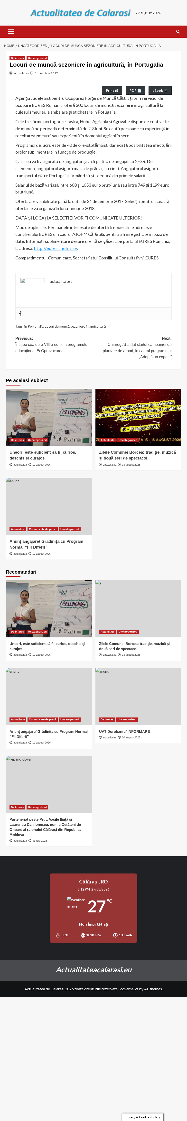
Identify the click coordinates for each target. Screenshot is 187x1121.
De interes (17, 58)
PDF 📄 (135, 90)
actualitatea (21, 73)
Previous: (51, 344)
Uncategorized (37, 58)
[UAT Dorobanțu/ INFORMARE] (138, 696)
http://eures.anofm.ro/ (55, 248)
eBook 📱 (160, 90)
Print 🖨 (112, 90)
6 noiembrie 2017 (46, 73)
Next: (137, 347)
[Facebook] (20, 313)
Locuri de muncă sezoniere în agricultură (75, 326)
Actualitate (107, 440)
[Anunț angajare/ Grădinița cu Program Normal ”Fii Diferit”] (49, 506)
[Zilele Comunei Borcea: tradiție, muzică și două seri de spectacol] (138, 417)
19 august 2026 (41, 464)
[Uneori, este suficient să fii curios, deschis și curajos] (49, 417)
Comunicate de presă (42, 529)
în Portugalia (33, 326)
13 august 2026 (131, 464)
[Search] (178, 32)
